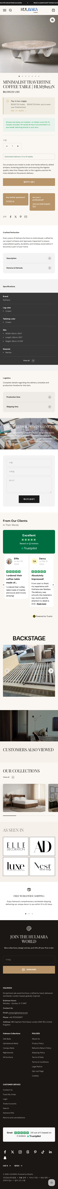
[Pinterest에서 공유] (20, 216)
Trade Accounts (9, 1104)
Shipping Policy (38, 1052)
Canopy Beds (8, 1048)
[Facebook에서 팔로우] (5, 1152)
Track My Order (9, 1094)
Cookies (35, 1076)
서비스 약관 (33, 1178)
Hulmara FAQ (8, 1113)
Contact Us (7, 1090)
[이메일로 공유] (25, 216)
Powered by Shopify (25, 1174)
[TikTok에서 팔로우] (43, 1152)
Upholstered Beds (10, 1043)
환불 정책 (22, 1178)
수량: (5, 140)
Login (5, 1099)
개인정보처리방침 (9, 1178)
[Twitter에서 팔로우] (13, 1152)
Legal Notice (37, 1066)
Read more (16, 604)
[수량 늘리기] (18, 146)
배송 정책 (44, 1178)
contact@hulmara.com (18, 1013)
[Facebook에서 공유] (10, 216)
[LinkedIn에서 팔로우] (50, 1152)
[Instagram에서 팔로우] (20, 1152)
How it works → (18, 111)
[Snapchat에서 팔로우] (5, 1158)
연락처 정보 (7, 1180)
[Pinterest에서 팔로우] (35, 1152)
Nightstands (8, 1052)
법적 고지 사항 (20, 1180)
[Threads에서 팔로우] (28, 1152)
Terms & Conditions (40, 1062)
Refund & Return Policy (41, 1048)
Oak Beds (7, 1039)
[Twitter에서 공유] (15, 216)
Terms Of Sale (38, 1057)
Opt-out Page (38, 1071)
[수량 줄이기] (7, 146)
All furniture (8, 1057)
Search (6, 1108)
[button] (51, 670)
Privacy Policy (38, 1043)
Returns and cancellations (14, 1117)
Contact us (10, 201)
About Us (36, 1039)
